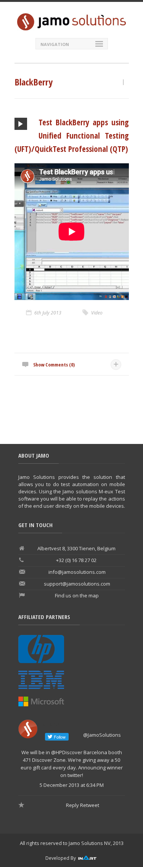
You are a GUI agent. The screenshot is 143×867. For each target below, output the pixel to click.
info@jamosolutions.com (77, 572)
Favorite (22, 805)
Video (97, 313)
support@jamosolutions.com (77, 583)
